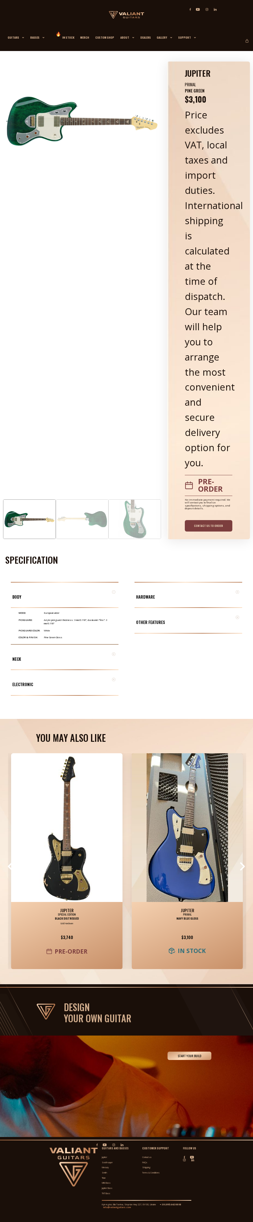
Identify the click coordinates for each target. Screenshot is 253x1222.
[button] (64, 595)
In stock (68, 37)
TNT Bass (106, 1193)
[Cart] (247, 39)
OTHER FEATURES (150, 622)
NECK (16, 659)
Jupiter (66, 910)
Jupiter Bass (107, 1188)
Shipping (146, 1167)
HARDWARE (145, 597)
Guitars (13, 37)
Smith (104, 1172)
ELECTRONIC (22, 684)
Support (184, 37)
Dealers (145, 37)
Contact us (146, 1157)
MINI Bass (106, 1182)
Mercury (105, 1167)
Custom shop (104, 37)
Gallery (162, 37)
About (124, 37)
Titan (104, 1178)
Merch (84, 37)
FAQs (144, 1162)
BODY (16, 597)
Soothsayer (107, 1162)
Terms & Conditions (151, 1172)
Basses (34, 37)
